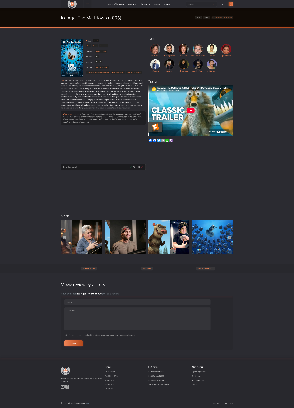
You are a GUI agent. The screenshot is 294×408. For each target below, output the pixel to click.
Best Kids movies (88, 268)
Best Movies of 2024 (156, 380)
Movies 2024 (109, 389)
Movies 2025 (109, 384)
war (135, 97)
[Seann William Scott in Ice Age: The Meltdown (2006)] (125, 237)
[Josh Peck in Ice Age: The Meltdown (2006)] (168, 237)
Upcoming (132, 4)
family (75, 86)
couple (124, 94)
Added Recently (198, 380)
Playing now (196, 376)
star (69, 86)
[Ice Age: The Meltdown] (72, 58)
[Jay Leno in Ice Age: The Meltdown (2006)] (81, 237)
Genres (167, 4)
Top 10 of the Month (116, 4)
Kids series (147, 268)
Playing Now (145, 4)
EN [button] (222, 4)
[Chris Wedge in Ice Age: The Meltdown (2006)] (212, 237)
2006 (96, 40)
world (130, 83)
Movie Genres (110, 372)
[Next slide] (229, 237)
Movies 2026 (109, 380)
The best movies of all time (158, 384)
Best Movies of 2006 (205, 268)
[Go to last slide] (64, 237)
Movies (157, 4)
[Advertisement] (103, 144)
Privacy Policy (228, 403)
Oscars (194, 384)
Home (198, 18)
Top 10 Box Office (111, 376)
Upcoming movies (199, 372)
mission (64, 108)
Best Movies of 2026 (156, 372)
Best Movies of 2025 (156, 376)
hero (62, 105)
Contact (216, 403)
